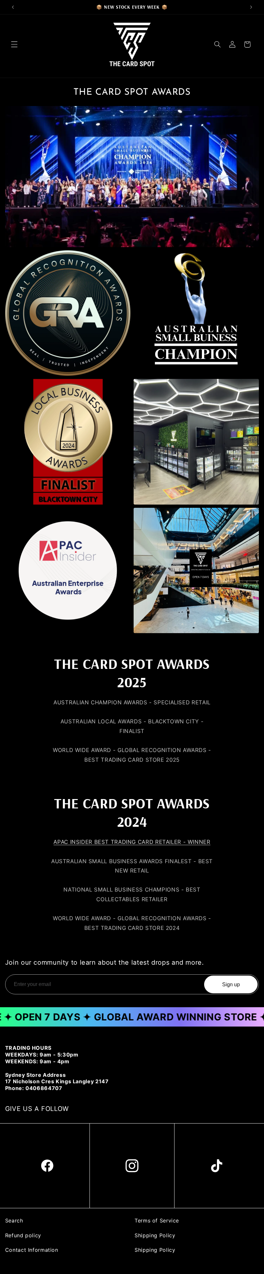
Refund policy (23, 1235)
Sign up (231, 984)
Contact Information (31, 1250)
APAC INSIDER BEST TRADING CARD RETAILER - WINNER (131, 842)
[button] (14, 44)
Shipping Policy (155, 1235)
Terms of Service (157, 1220)
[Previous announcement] (13, 7)
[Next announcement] (251, 7)
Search (14, 1220)
